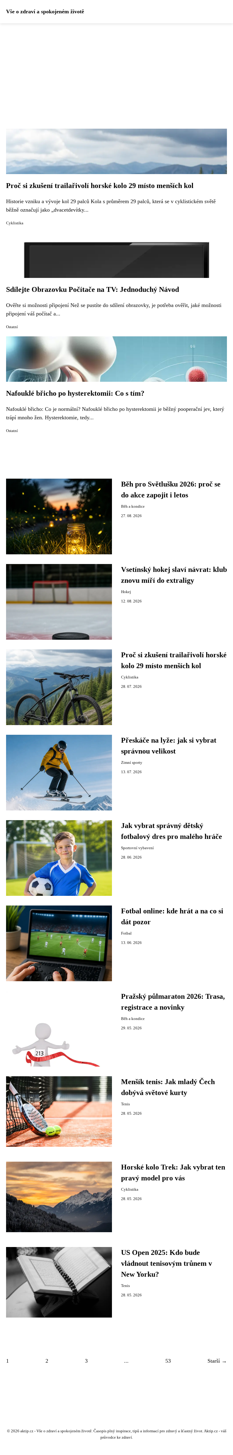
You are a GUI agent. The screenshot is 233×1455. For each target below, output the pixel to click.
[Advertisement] (116, 68)
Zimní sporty (131, 762)
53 (168, 1361)
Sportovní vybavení (137, 848)
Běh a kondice (133, 506)
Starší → (217, 1361)
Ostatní (12, 327)
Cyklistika (14, 223)
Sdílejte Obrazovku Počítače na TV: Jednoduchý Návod (92, 289)
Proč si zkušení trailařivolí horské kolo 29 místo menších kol (100, 186)
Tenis (125, 1104)
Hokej (126, 592)
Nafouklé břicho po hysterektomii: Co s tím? (75, 393)
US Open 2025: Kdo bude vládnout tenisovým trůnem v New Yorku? (166, 1263)
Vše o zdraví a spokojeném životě (45, 11)
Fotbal (126, 933)
